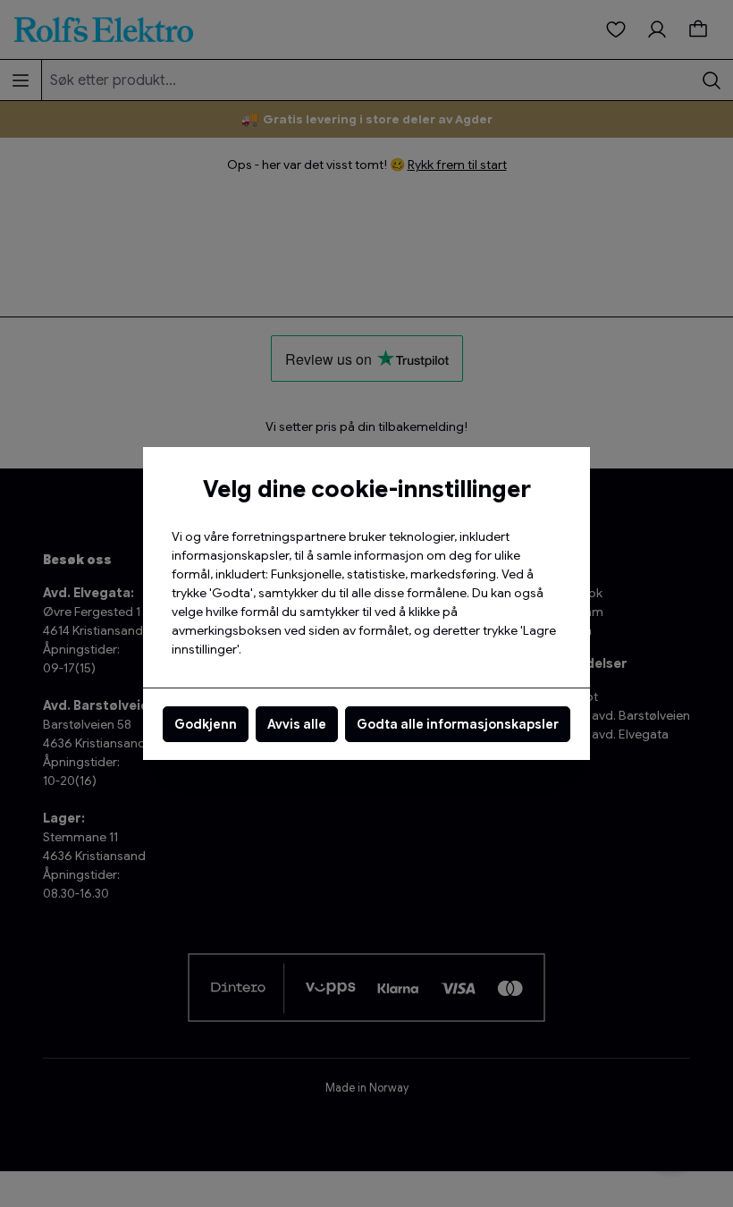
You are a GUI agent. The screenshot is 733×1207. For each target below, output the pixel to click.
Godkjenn (205, 724)
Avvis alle (296, 724)
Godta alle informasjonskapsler (458, 724)
